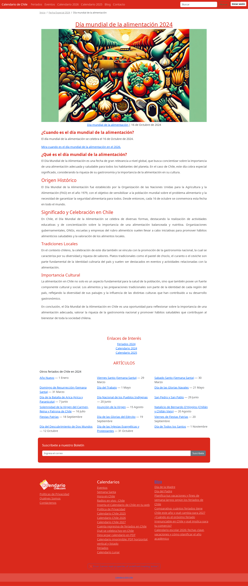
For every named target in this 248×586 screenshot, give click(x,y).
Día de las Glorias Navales (171, 387)
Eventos (49, 4)
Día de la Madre (164, 487)
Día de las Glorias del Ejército (116, 417)
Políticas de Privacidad (54, 494)
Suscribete (198, 453)
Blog (108, 4)
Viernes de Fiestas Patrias (171, 417)
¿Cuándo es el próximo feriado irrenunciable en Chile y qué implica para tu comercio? (181, 521)
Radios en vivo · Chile (111, 500)
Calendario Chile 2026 (111, 518)
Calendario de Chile (14, 4)
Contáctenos (48, 503)
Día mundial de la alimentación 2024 (124, 24)
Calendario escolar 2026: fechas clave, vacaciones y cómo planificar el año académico (179, 534)
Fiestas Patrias (49, 417)
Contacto (119, 4)
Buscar (224, 4)
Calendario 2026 (68, 4)
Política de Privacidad (111, 509)
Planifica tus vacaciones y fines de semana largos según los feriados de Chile (178, 500)
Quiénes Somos (50, 498)
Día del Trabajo (107, 387)
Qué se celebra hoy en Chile (115, 531)
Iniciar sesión (238, 4)
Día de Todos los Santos (170, 426)
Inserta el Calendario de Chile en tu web (123, 505)
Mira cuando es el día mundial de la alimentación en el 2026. (81, 147)
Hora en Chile (106, 496)
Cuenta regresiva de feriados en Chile (122, 526)
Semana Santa (106, 492)
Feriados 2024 (126, 344)
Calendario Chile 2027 (111, 522)
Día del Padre (163, 491)
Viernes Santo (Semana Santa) (117, 378)
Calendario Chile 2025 (111, 513)
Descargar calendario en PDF (116, 535)
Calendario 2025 (91, 4)
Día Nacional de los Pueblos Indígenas (122, 397)
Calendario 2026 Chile (124, 577)
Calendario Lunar (108, 552)
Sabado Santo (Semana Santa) (174, 378)
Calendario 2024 (126, 348)
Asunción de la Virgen (111, 407)
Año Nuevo (47, 378)
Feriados (36, 4)
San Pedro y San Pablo (169, 397)
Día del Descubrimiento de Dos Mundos (66, 426)
